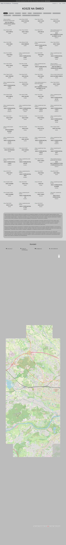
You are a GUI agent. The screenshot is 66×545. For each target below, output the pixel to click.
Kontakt (63, 3)
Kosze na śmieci (33, 8)
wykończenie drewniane (47, 13)
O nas (60, 3)
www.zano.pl (47, 1)
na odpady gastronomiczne (37, 13)
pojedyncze (24, 13)
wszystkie (5, 13)
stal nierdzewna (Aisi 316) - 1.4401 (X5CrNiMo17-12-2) (31, 15)
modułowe (29, 13)
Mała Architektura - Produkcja (9, 3)
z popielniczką (11, 13)
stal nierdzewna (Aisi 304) (17, 15)
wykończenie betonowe (56, 13)
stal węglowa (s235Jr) (7, 15)
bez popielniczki (18, 13)
